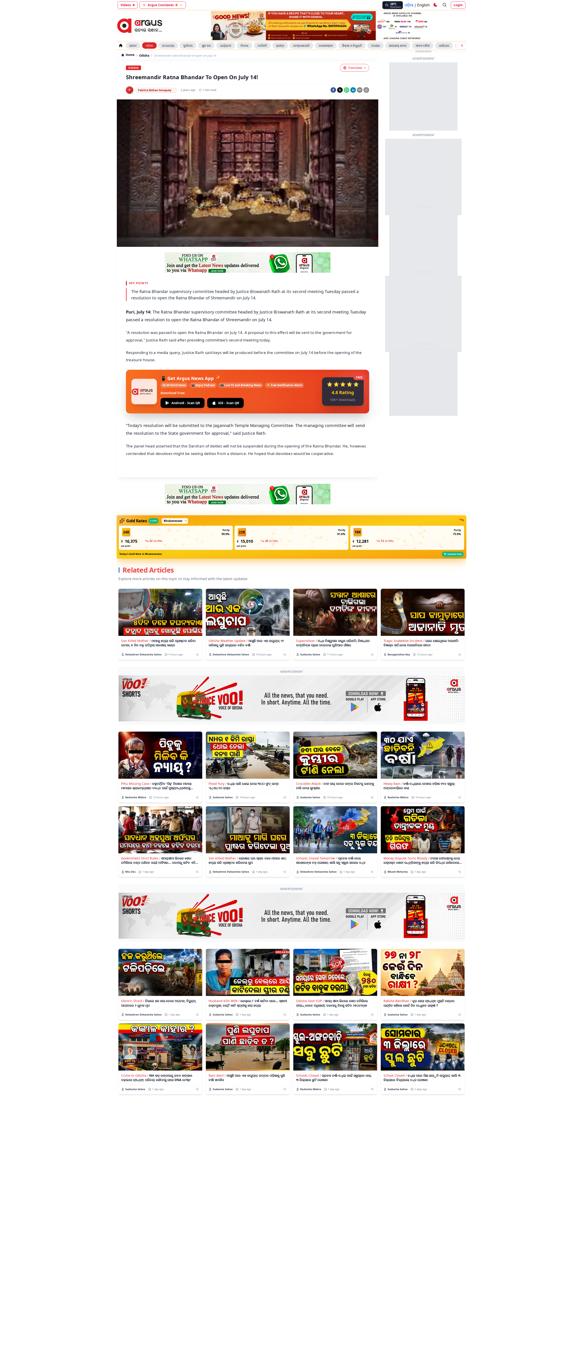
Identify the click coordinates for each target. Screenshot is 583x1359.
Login (458, 5)
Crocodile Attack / (309, 783)
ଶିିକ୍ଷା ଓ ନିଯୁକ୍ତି (352, 45)
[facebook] (333, 90)
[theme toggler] (435, 5)
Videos (125, 5)
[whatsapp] (346, 90)
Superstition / (306, 641)
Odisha (144, 56)
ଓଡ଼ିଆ (409, 5)
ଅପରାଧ (375, 45)
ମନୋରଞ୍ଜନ (326, 45)
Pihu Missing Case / (136, 783)
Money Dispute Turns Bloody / (406, 858)
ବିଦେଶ (244, 45)
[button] (176, 538)
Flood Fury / (217, 783)
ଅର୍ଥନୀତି (262, 45)
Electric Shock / (132, 1001)
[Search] (445, 5)
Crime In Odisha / (134, 1075)
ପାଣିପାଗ (444, 45)
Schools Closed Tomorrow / (316, 858)
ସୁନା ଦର (206, 45)
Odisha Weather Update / (228, 641)
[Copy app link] (366, 90)
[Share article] (197, 654)
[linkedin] (353, 90)
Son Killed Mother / (136, 641)
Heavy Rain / (393, 783)
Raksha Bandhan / (397, 1001)
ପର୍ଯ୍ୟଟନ (225, 45)
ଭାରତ (133, 45)
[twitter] (340, 90)
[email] (360, 90)
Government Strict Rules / (140, 858)
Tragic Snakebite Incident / (404, 641)
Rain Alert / (217, 1075)
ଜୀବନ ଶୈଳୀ (423, 45)
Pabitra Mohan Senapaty (154, 90)
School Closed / (395, 1075)
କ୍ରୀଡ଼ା (280, 45)
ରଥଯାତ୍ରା (168, 45)
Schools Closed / (308, 1075)
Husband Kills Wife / (224, 1001)
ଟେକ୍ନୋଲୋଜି (301, 45)
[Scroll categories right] (462, 45)
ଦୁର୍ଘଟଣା (188, 45)
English (423, 5)
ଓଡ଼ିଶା (149, 45)
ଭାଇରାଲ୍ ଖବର (398, 45)
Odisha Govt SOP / (310, 1001)
